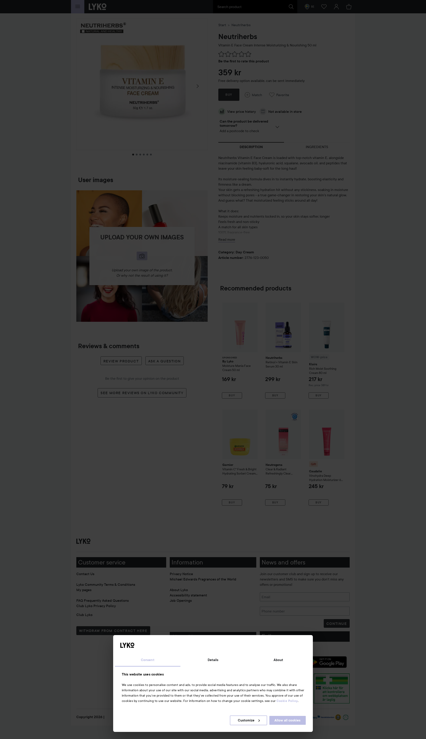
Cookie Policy (287, 701)
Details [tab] (213, 660)
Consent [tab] (147, 660)
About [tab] (278, 660)
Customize (246, 720)
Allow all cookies (287, 720)
